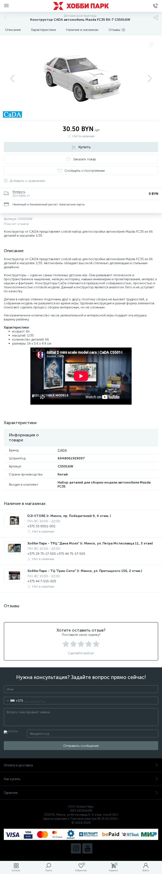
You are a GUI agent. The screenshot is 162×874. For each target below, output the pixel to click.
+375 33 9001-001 (41, 526)
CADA (62, 450)
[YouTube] (87, 848)
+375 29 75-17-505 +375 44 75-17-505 (56, 554)
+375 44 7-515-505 (41, 581)
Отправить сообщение (81, 746)
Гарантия (11, 793)
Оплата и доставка (18, 765)
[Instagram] (76, 848)
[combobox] (13, 700)
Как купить (12, 779)
